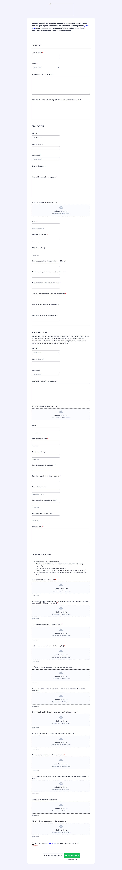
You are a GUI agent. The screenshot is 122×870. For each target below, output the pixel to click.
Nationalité (36, 155)
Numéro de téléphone (40, 234)
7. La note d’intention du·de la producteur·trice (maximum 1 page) (55, 712)
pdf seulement (35, 595)
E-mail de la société (39, 487)
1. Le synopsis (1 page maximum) (44, 580)
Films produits (37, 526)
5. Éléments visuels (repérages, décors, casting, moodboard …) (54, 667)
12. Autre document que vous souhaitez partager (49, 821)
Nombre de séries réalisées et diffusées (46, 283)
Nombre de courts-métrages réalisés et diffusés (49, 261)
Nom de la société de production (43, 465)
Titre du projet (37, 53)
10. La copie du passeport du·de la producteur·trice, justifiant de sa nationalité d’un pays (60, 777)
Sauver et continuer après (53, 855)
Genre (34, 64)
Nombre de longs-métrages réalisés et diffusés (48, 272)
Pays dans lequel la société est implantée (46, 476)
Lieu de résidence (39, 166)
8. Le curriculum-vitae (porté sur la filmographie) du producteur (54, 733)
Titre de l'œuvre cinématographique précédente (49, 294)
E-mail (35, 221)
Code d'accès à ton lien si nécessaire (44, 315)
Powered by (71, 859)
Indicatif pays (35, 242)
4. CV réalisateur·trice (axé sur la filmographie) (48, 646)
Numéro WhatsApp (39, 248)
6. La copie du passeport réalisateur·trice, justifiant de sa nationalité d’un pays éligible (58, 689)
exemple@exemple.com (38, 228)
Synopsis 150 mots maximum (42, 74)
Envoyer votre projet (72, 855)
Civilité (34, 133)
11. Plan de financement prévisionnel (44, 799)
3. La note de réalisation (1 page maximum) (47, 624)
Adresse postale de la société (42, 513)
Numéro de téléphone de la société (44, 500)
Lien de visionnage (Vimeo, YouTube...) (45, 304)
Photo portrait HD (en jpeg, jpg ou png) (46, 202)
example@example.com (38, 432)
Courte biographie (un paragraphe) (44, 177)
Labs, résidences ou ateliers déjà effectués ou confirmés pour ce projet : (57, 100)
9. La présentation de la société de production (48, 755)
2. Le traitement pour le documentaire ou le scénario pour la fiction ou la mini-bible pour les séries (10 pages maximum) (60, 602)
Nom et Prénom (38, 144)
